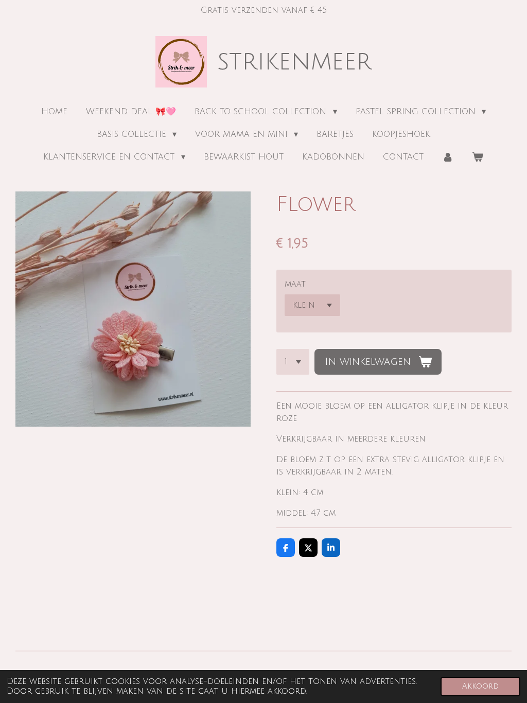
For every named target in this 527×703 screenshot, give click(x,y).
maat (295, 284)
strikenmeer (294, 61)
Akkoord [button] (480, 686)
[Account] (447, 157)
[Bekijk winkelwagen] (477, 157)
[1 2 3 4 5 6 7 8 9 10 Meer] (292, 362)
